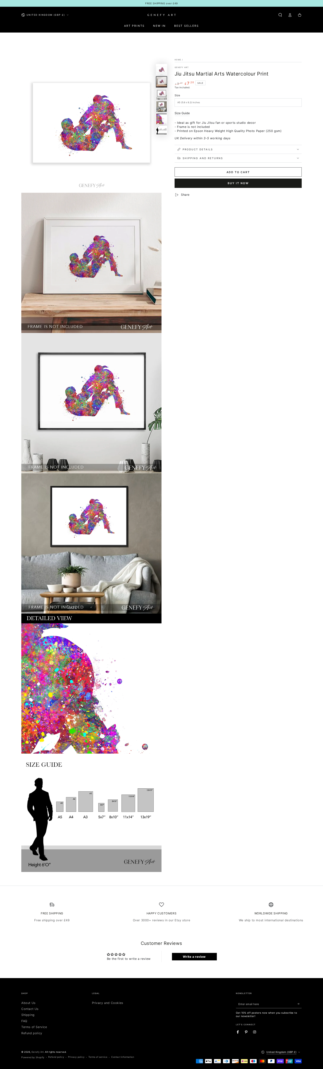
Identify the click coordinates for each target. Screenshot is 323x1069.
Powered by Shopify (32, 1057)
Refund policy (31, 1033)
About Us (28, 1003)
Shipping (28, 1015)
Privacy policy (76, 1057)
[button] (280, 15)
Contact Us (30, 1009)
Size (177, 95)
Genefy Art (182, 67)
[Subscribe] (299, 1004)
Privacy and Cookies (107, 1003)
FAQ (24, 1021)
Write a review (194, 957)
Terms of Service (34, 1027)
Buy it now (238, 183)
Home (178, 60)
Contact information (122, 1057)
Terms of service (97, 1057)
